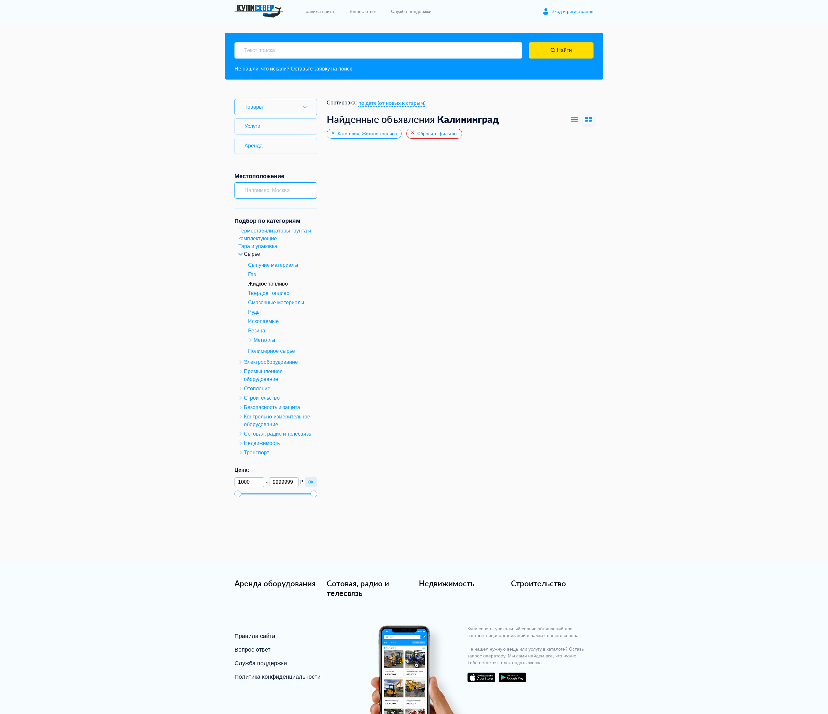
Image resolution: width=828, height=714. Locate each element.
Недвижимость (446, 583)
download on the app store (481, 677)
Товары (254, 107)
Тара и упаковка (257, 246)
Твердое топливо (268, 293)
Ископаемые (263, 321)
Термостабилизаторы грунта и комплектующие (274, 234)
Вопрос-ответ (362, 11)
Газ (252, 274)
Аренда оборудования (275, 583)
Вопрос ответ (252, 649)
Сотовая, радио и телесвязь (358, 588)
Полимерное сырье (271, 351)
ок (310, 481)
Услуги (252, 126)
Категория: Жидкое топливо (366, 133)
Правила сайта (318, 11)
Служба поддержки (411, 11)
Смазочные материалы (276, 302)
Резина (256, 330)
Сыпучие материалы (273, 265)
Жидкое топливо (268, 284)
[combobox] (391, 103)
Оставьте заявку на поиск (321, 68)
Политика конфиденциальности (277, 677)
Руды (254, 312)
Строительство (538, 583)
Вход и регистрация (572, 11)
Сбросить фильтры (436, 133)
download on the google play (512, 677)
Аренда (254, 145)
